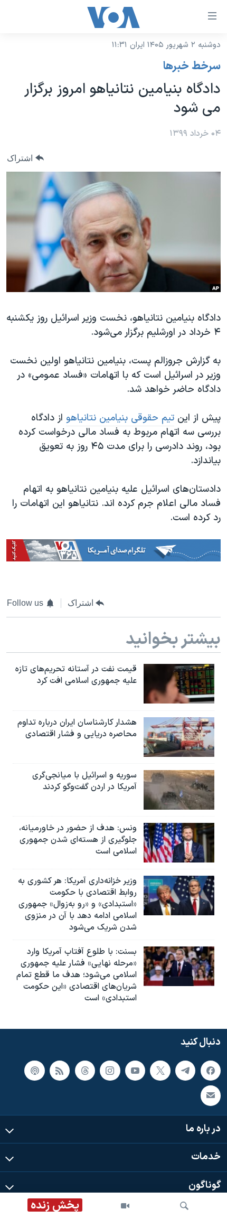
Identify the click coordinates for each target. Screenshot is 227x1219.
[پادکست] (34, 1070)
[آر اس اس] (60, 1070)
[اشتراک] (211, 1095)
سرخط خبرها (192, 66)
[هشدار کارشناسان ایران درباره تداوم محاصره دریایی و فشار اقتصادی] (179, 737)
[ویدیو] (125, 1206)
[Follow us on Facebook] (211, 1070)
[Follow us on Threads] (85, 1070)
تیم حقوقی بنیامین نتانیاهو (120, 418)
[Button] (25, 158)
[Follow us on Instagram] (110, 1070)
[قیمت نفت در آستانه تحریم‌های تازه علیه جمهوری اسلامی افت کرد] (179, 684)
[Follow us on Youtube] (135, 1070)
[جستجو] (184, 1206)
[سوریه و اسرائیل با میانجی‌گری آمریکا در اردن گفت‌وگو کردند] (179, 790)
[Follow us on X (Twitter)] (160, 1070)
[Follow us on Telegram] (185, 1070)
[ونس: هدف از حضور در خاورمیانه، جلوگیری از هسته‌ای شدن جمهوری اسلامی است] (179, 842)
